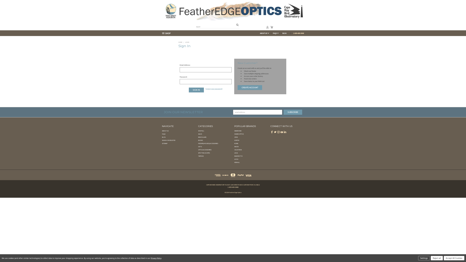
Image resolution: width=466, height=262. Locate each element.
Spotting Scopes (204, 153)
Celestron (238, 150)
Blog (285, 33)
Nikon (236, 146)
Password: (183, 77)
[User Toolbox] (267, 27)
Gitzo (236, 159)
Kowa (236, 143)
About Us (264, 33)
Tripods (201, 156)
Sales (200, 134)
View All (237, 162)
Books (200, 140)
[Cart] (271, 27)
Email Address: (185, 65)
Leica (236, 153)
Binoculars (202, 137)
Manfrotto (238, 156)
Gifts (200, 146)
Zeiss (236, 137)
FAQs (275, 33)
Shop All (201, 131)
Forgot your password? (214, 89)
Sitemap (164, 143)
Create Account (250, 87)
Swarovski (237, 131)
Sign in (164, 140)
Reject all (437, 258)
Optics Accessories (204, 150)
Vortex (236, 140)
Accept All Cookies (454, 258)
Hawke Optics (239, 134)
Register (172, 140)
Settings (424, 258)
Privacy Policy (156, 258)
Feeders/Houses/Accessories (208, 143)
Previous (460, 254)
